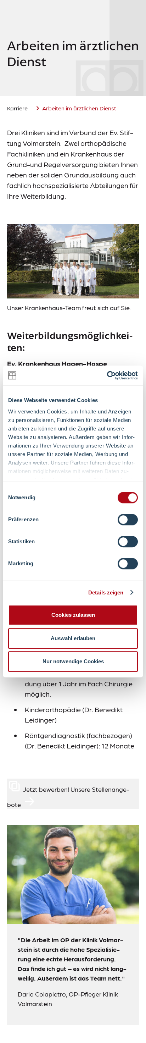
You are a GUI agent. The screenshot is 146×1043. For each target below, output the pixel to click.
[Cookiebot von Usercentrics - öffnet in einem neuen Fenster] (107, 375)
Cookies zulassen (73, 615)
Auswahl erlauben (73, 638)
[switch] (128, 519)
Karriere (17, 108)
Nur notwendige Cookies (73, 661)
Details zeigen (105, 592)
